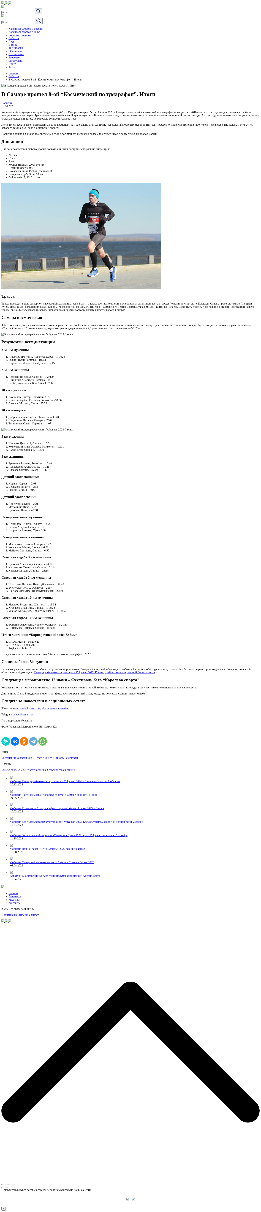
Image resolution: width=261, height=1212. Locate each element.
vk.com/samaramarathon (55, 708)
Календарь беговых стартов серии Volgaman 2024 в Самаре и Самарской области (71, 781)
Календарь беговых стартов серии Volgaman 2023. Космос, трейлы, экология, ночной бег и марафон (94, 672)
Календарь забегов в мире (24, 31)
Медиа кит (15, 899)
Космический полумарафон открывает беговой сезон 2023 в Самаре (63, 808)
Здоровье (14, 57)
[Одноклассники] (24, 741)
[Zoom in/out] (13, 1184)
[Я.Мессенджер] (5, 741)
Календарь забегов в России (26, 28)
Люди (12, 41)
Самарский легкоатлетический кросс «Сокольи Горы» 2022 (58, 862)
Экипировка (16, 54)
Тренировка (16, 47)
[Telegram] (33, 741)
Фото (12, 67)
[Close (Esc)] (2, 1184)
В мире (13, 44)
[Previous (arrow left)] (2, 1187)
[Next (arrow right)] (6, 1187)
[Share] (6, 1184)
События (14, 38)
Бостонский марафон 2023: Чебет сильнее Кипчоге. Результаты (39, 757)
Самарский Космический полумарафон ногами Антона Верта (62, 875)
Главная (13, 73)
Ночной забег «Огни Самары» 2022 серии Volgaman (53, 848)
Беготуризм (16, 60)
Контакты (14, 902)
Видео (12, 63)
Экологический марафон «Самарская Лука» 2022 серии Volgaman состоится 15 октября (74, 835)
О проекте (15, 896)
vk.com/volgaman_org (27, 708)
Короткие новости (20, 35)
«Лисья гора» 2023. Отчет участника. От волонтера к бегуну (38, 769)
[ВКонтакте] (15, 741)
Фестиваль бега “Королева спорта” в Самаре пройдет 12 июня (59, 794)
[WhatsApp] (42, 741)
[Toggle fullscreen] (10, 1184)
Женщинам (15, 51)
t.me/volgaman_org (23, 714)
